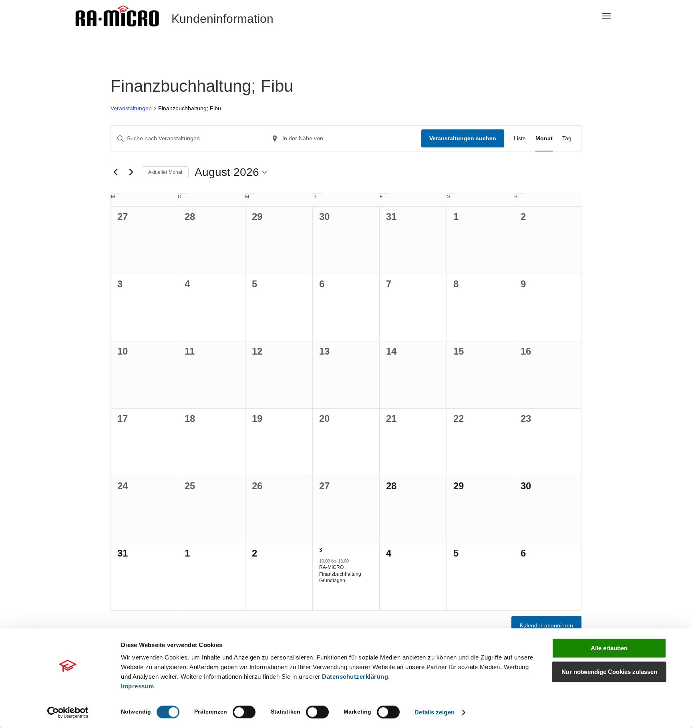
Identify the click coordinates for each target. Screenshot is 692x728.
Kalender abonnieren (546, 625)
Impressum (137, 686)
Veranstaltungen (131, 108)
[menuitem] (606, 16)
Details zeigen (434, 712)
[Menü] (606, 16)
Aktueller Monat (165, 172)
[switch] (244, 712)
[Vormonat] (115, 172)
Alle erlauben (609, 648)
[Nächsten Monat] (131, 172)
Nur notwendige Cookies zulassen (609, 671)
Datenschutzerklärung (355, 676)
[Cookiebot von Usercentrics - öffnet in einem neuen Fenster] (68, 712)
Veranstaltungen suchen (462, 138)
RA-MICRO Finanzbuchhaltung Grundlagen (340, 574)
